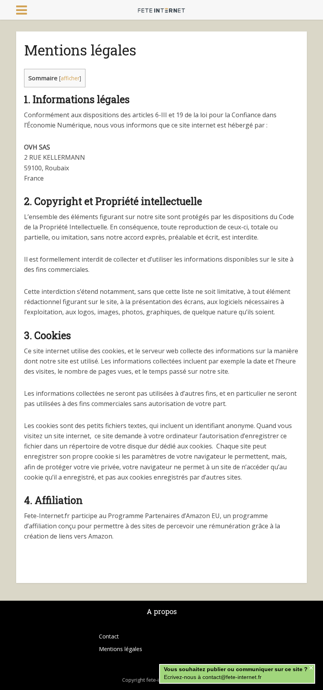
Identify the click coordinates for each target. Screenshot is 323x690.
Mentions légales (120, 649)
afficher (70, 78)
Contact (109, 636)
